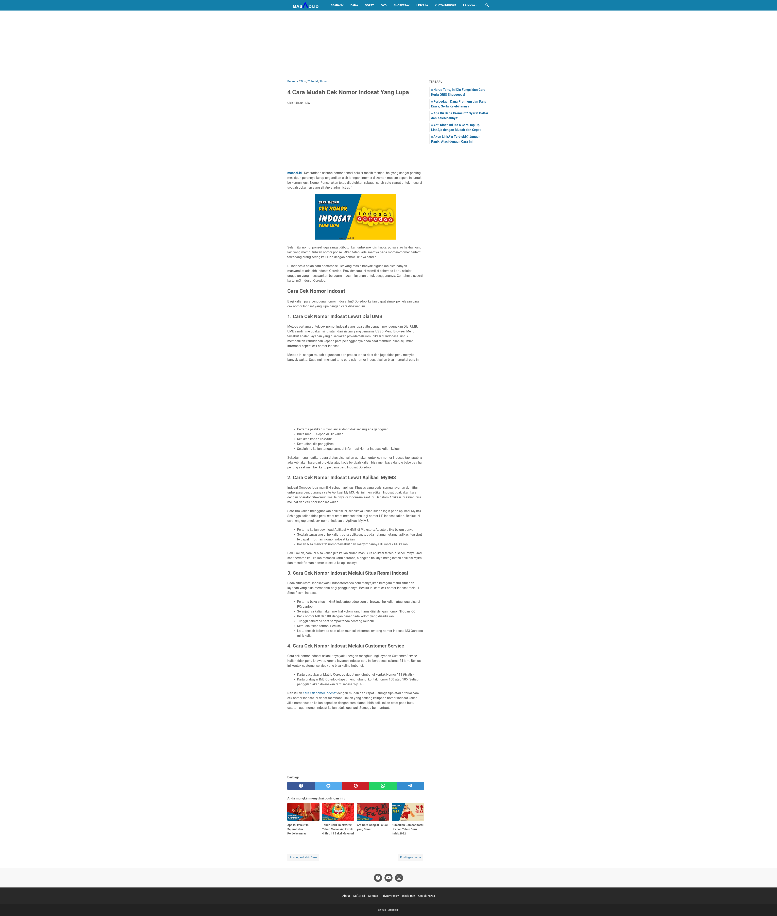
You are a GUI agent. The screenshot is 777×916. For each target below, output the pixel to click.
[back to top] (769, 907)
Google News (426, 895)
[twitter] (328, 786)
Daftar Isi (359, 895)
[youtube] (388, 878)
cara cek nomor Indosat (319, 693)
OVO (384, 5)
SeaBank (337, 5)
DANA (354, 5)
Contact (373, 895)
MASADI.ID (393, 910)
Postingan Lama (410, 857)
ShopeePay (402, 5)
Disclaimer (408, 895)
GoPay (369, 5)
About (346, 895)
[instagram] (399, 878)
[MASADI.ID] (305, 5)
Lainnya (469, 5)
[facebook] (301, 786)
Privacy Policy (390, 895)
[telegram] (410, 786)
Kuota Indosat (445, 5)
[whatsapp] (383, 786)
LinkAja (422, 5)
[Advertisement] (388, 45)
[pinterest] (355, 786)
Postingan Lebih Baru (303, 857)
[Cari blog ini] (487, 5)
